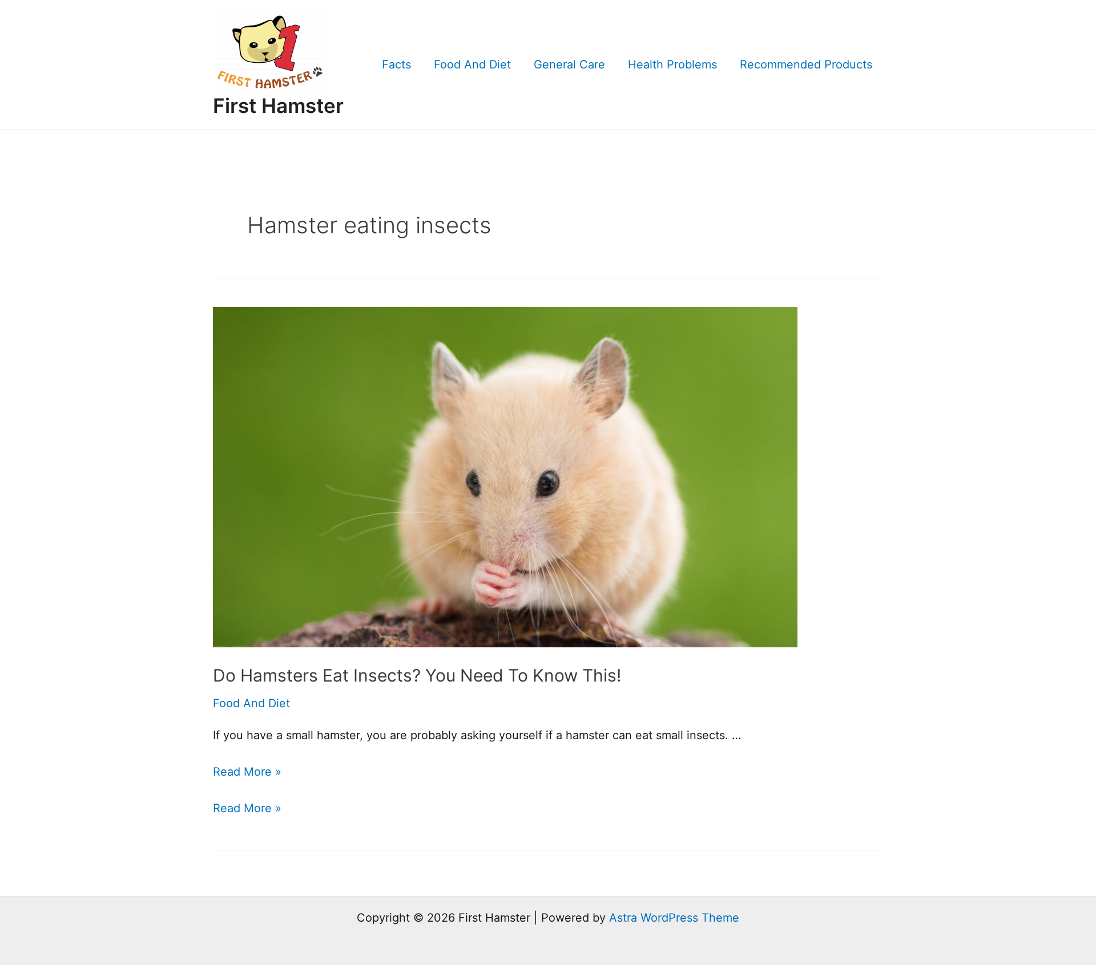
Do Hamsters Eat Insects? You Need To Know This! (417, 675)
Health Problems (672, 64)
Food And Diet (472, 64)
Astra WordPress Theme (674, 918)
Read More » (247, 772)
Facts (396, 64)
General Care (569, 64)
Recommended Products (806, 64)
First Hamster (278, 105)
